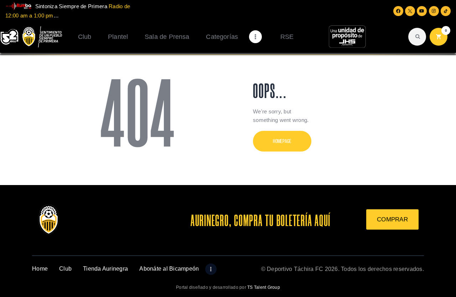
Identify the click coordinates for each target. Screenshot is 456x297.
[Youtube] (422, 11)
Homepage (282, 141)
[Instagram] (434, 11)
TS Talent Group (263, 287)
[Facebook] (398, 11)
